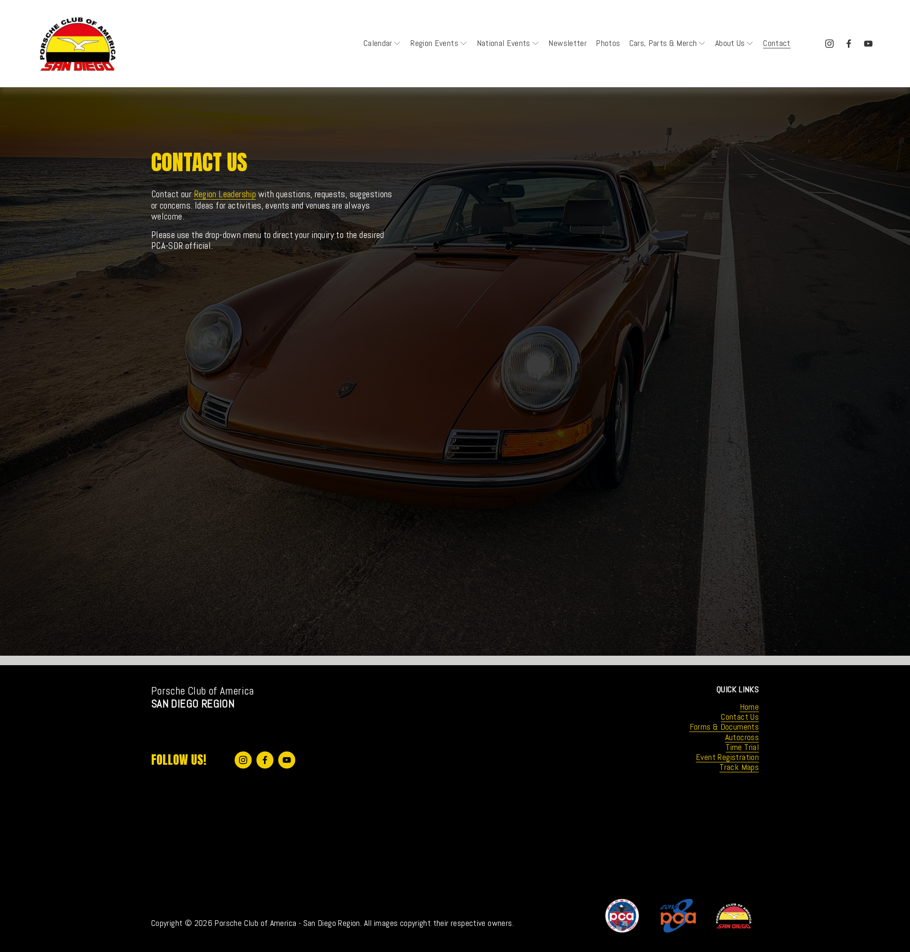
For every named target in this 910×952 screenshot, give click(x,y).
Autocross (742, 737)
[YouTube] (868, 43)
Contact (776, 43)
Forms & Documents (724, 727)
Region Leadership (225, 194)
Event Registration (727, 757)
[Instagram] (829, 43)
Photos (608, 43)
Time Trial (742, 747)
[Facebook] (849, 43)
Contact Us (740, 717)
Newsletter (567, 43)
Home (749, 707)
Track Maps (739, 767)
